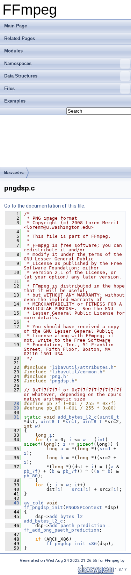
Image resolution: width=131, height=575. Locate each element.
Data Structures (20, 76)
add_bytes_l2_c (77, 417)
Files (9, 88)
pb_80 (31, 475)
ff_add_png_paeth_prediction (61, 530)
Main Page (15, 26)
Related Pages (19, 38)
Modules (13, 51)
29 (12, 408)
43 (12, 502)
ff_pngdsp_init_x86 (71, 543)
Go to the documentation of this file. (44, 206)
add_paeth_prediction (77, 525)
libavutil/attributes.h (83, 367)
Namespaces (17, 63)
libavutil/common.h (77, 371)
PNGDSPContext (84, 507)
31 (12, 417)
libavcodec (14, 172)
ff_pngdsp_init (43, 507)
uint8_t (109, 417)
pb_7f (31, 471)
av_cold (34, 502)
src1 (71, 421)
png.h (59, 376)
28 (12, 403)
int (101, 439)
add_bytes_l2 (66, 516)
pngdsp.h (63, 380)
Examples (15, 101)
